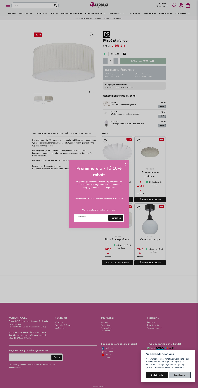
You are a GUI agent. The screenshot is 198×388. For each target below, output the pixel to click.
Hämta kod (116, 217)
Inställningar (179, 375)
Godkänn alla (157, 375)
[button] (125, 163)
